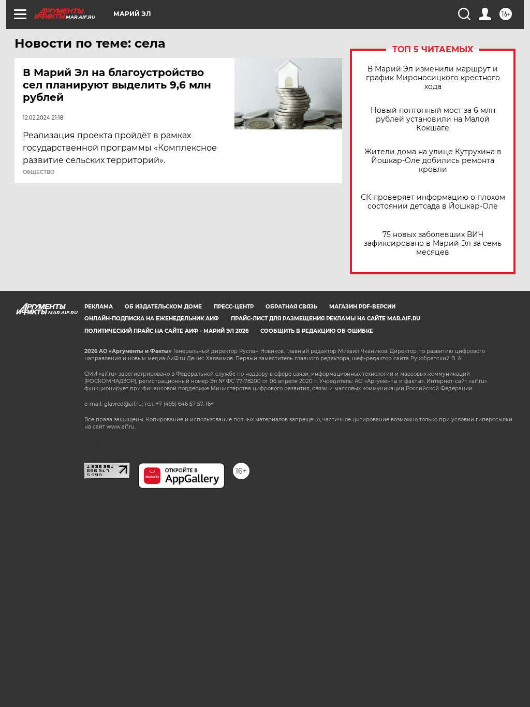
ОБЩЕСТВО (38, 172)
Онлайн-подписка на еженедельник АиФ (151, 318)
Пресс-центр (234, 306)
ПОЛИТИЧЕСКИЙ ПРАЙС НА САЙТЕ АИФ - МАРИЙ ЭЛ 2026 (166, 331)
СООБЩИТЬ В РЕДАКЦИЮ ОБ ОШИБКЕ (316, 331)
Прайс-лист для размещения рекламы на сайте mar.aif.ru (325, 318)
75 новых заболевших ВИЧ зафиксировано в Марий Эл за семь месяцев (433, 243)
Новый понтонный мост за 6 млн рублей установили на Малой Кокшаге (433, 119)
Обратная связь (291, 306)
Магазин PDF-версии (362, 306)
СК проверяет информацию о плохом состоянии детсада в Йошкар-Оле (433, 202)
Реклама (98, 306)
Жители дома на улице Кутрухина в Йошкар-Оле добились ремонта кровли (433, 161)
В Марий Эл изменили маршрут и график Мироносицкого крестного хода (433, 78)
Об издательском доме (163, 306)
